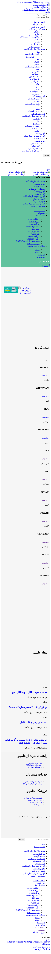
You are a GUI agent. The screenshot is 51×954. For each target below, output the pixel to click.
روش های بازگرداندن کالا (32, 784)
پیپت (37, 69)
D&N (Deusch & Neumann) (27, 241)
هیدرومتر (35, 94)
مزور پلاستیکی (33, 111)
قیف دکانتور (34, 76)
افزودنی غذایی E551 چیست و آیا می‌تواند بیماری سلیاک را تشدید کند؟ (26, 741)
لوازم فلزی (40, 133)
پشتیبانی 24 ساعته (35, 800)
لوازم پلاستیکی (38, 96)
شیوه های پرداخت (35, 767)
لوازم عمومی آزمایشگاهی (33, 116)
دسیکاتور (35, 74)
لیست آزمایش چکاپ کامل (33, 722)
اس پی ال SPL (33, 244)
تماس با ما (38, 805)
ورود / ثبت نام (39, 932)
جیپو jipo (35, 229)
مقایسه (41, 930)
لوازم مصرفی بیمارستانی (34, 136)
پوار (37, 121)
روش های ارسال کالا (34, 765)
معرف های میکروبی (30, 151)
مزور (37, 89)
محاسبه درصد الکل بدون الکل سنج (29, 692)
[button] (7, 290)
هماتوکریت (34, 91)
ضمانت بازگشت (36, 802)
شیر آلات (35, 24)
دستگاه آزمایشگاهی (36, 29)
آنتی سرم (35, 143)
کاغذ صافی (34, 128)
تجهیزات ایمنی (39, 22)
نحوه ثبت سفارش (35, 763)
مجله (37, 252)
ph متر (36, 32)
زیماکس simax (33, 219)
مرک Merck (34, 224)
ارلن (37, 51)
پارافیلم (36, 118)
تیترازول (35, 146)
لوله (37, 84)
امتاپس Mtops (33, 231)
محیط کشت (39, 138)
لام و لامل (35, 81)
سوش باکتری (33, 148)
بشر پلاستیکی (33, 99)
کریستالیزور (34, 79)
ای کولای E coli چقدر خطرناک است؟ (28, 707)
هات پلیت (35, 44)
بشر (37, 59)
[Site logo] (37, 174)
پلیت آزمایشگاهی (32, 66)
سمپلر (36, 39)
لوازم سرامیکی (38, 113)
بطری (36, 61)
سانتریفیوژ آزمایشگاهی (29, 37)
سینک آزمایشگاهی (31, 126)
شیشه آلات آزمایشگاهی (34, 49)
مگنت (36, 131)
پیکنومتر (35, 71)
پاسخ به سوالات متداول (33, 782)
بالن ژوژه (30, 56)
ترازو (37, 34)
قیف (37, 109)
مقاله (37, 250)
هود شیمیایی (34, 47)
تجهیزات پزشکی (38, 27)
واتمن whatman (33, 239)
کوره (37, 42)
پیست (36, 101)
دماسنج (36, 123)
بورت (37, 64)
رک (38, 106)
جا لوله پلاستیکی (32, 104)
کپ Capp (35, 234)
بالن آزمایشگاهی (32, 54)
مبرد (37, 86)
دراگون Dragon (33, 236)
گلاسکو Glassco (32, 226)
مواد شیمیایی (39, 141)
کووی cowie (34, 221)
